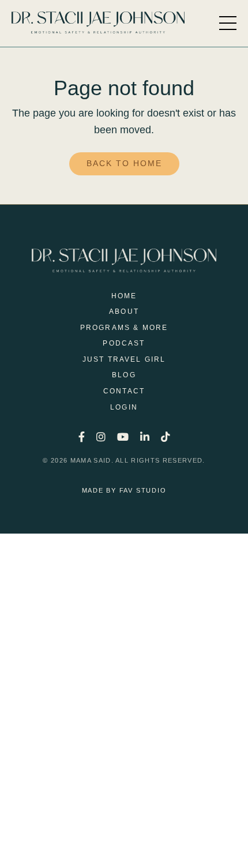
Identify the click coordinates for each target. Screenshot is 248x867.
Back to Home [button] (124, 163)
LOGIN (124, 407)
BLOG (124, 375)
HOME (124, 296)
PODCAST (124, 343)
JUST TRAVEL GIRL (124, 359)
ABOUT (124, 311)
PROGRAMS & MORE (124, 328)
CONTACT (124, 391)
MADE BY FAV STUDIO (124, 490)
